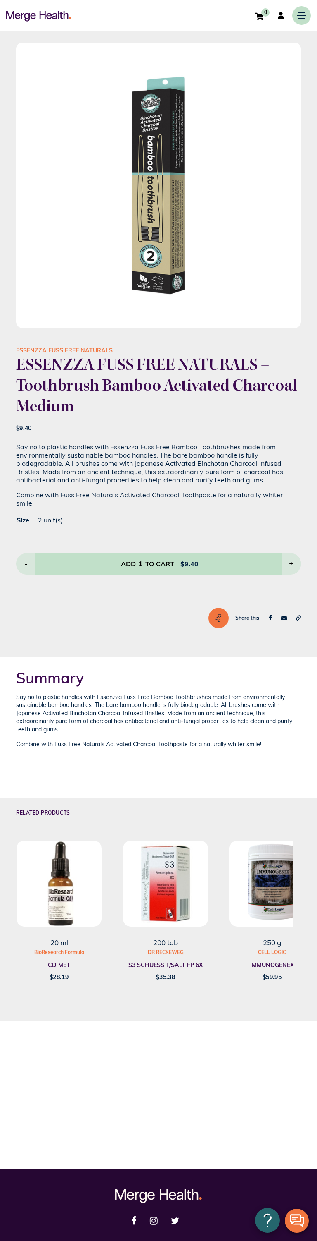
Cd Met (59, 965)
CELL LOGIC (272, 952)
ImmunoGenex (272, 965)
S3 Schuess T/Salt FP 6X (165, 965)
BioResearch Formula (59, 952)
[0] (259, 16)
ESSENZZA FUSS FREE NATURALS (64, 350)
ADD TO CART (147, 563)
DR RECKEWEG (166, 952)
